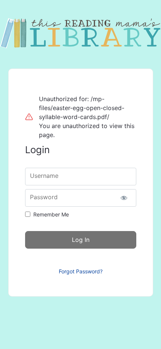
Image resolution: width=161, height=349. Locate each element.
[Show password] (124, 198)
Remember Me (51, 214)
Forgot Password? (81, 271)
